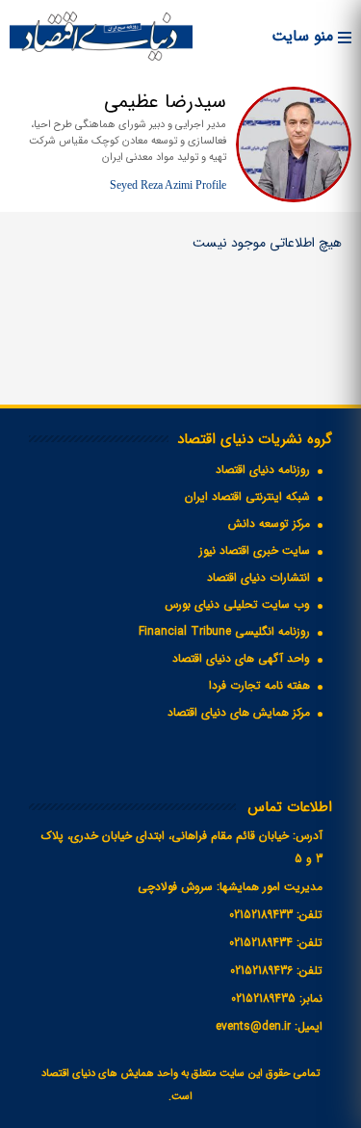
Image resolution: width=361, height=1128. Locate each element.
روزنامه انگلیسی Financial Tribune (224, 631)
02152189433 (261, 914)
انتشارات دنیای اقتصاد (258, 577)
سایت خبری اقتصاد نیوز (254, 550)
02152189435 (263, 998)
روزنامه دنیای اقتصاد (263, 469)
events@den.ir (253, 1026)
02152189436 (261, 970)
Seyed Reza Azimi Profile (168, 185)
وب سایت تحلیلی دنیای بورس (237, 604)
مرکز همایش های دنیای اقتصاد (239, 712)
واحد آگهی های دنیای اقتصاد (241, 658)
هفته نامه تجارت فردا (259, 685)
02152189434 (261, 942)
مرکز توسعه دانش (269, 523)
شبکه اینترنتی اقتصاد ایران (247, 496)
